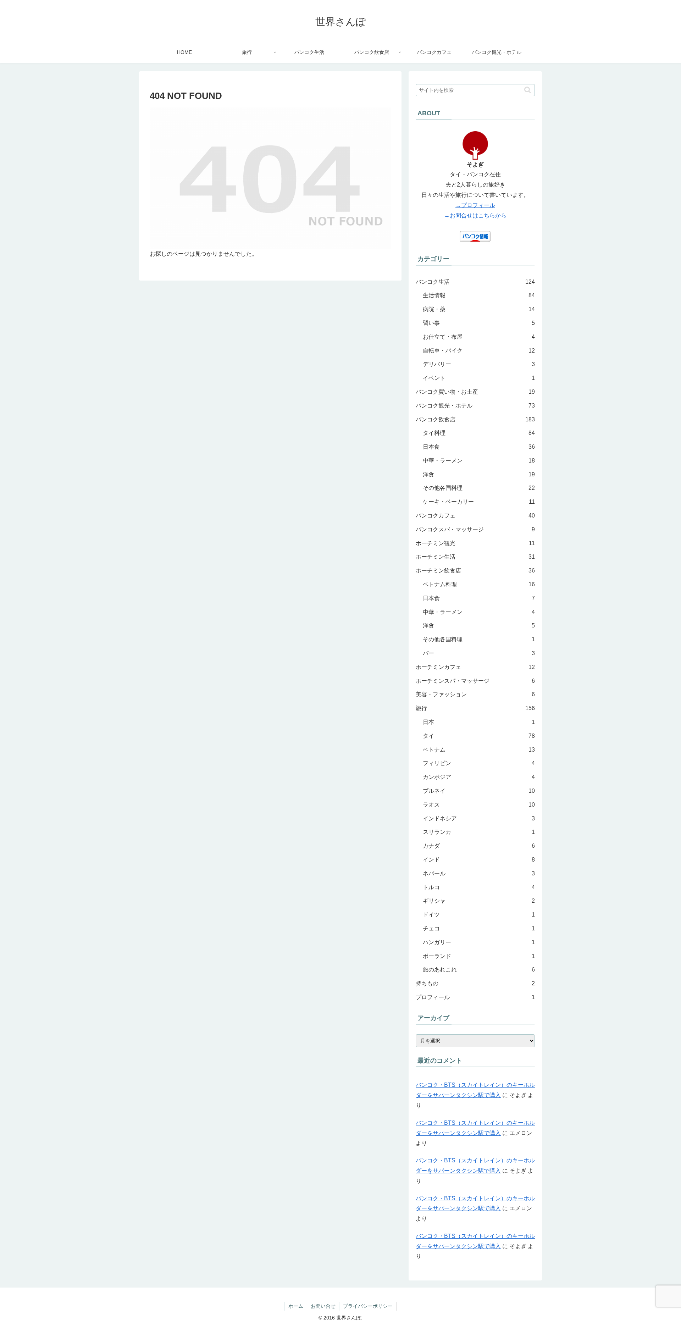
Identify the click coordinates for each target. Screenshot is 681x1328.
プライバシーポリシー (368, 1306)
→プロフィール (475, 205)
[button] (527, 90)
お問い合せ (323, 1306)
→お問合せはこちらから (475, 215)
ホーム (295, 1306)
